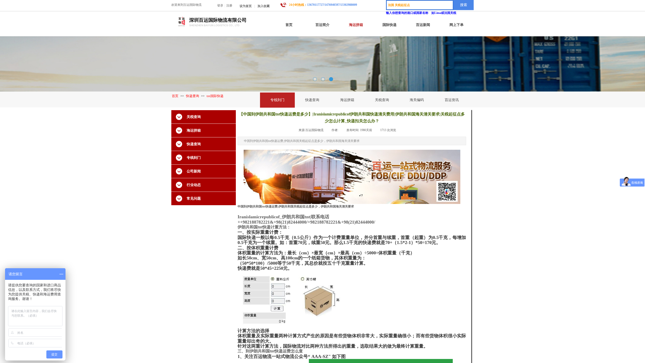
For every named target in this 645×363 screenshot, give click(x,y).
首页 (175, 96)
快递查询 (192, 96)
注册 (229, 5)
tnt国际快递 (215, 96)
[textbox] (420, 5)
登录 (220, 5)
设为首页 (246, 6)
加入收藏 (263, 6)
